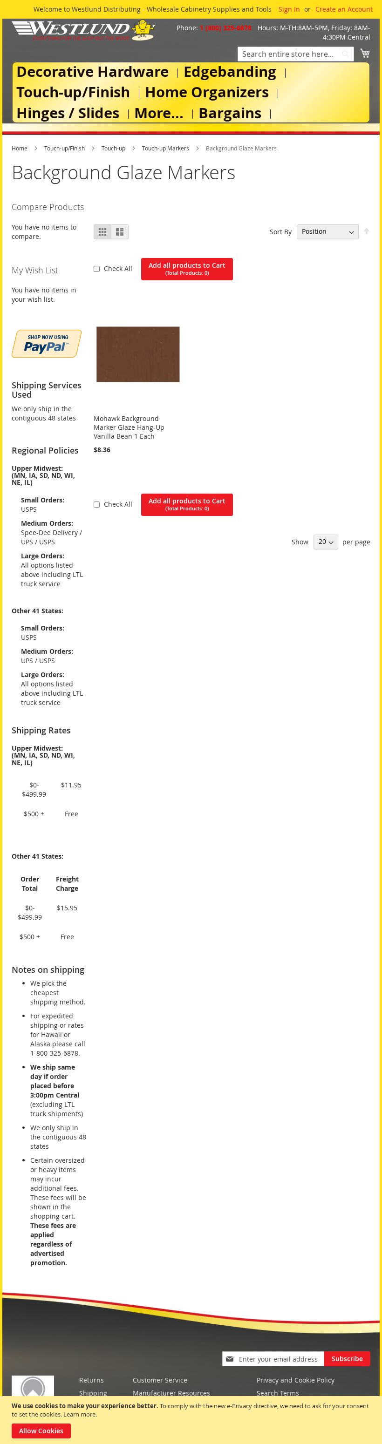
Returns (91, 1380)
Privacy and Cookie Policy (295, 1380)
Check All (119, 268)
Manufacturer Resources (171, 1393)
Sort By (281, 231)
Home (20, 148)
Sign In (289, 9)
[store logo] (83, 30)
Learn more (79, 1414)
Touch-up (114, 148)
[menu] (191, 92)
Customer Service (160, 1380)
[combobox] (296, 54)
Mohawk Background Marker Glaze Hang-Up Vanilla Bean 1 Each (129, 427)
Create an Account (344, 9)
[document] (192, 1420)
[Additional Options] (47, 342)
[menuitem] (94, 71)
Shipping (93, 1393)
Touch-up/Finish (65, 148)
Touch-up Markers (166, 148)
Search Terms (278, 1393)
